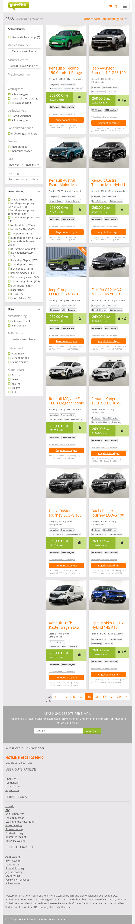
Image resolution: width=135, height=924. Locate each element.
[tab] (24, 29)
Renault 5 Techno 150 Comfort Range (65, 70)
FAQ (7, 810)
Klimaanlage (19, 325)
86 (96, 697)
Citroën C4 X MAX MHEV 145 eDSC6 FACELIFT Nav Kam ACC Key (107, 296)
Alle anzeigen (19, 94)
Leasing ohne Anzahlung (19, 821)
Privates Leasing (21, 102)
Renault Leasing (14, 868)
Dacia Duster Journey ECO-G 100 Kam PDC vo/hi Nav (65, 515)
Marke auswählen (23, 51)
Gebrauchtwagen (21, 151)
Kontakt (9, 806)
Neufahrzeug (19, 146)
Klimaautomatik (20, 321)
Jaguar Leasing (14, 872)
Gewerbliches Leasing (24, 98)
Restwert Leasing (15, 840)
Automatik (17, 353)
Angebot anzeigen (66, 120)
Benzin (15, 375)
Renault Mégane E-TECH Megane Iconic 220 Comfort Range (66, 403)
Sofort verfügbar (21, 116)
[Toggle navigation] (125, 6)
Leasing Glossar (14, 817)
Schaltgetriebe (20, 357)
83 (74, 697)
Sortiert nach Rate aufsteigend (103, 19)
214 (119, 697)
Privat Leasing (13, 825)
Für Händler (12, 782)
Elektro (15, 387)
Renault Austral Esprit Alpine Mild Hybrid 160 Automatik (64, 187)
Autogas (16, 392)
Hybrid (15, 383)
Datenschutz (12, 786)
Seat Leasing (12, 876)
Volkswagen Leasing (17, 879)
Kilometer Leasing (16, 836)
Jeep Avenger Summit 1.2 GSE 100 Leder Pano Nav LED (108, 75)
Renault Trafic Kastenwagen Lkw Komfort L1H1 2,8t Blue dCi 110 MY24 (65, 629)
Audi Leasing (13, 856)
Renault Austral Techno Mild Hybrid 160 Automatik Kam (108, 184)
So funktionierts (14, 814)
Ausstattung (16, 191)
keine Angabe (19, 362)
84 (81, 697)
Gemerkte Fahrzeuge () (25, 37)
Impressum (12, 790)
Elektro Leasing (14, 833)
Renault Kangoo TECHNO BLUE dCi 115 (107, 403)
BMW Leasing (13, 860)
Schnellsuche (17, 29)
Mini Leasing (12, 864)
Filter (11, 309)
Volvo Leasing (13, 883)
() (115, 6)
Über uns (10, 779)
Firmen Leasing (14, 829)
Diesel (15, 379)
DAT (36, 907)
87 (104, 697)
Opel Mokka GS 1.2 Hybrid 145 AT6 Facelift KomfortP (107, 627)
